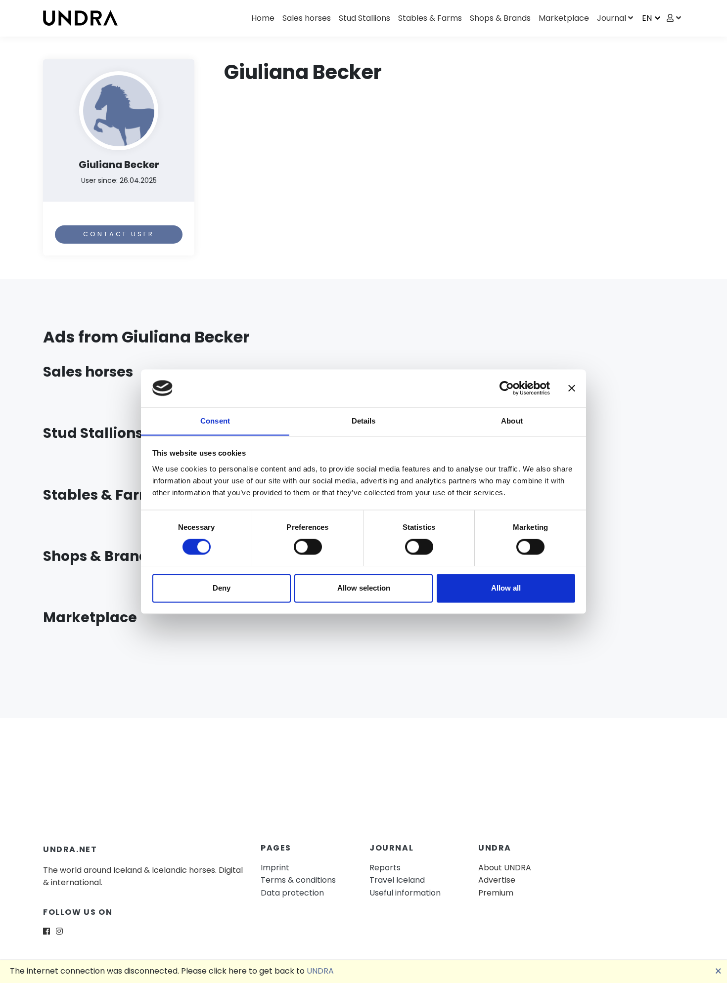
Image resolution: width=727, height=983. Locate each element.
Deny (221, 588)
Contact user (118, 234)
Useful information (405, 892)
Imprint (275, 867)
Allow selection (363, 588)
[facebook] (46, 931)
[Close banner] (571, 388)
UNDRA (320, 971)
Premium (495, 892)
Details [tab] (364, 421)
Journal (611, 18)
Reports (385, 867)
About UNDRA (504, 867)
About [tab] (512, 421)
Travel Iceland (397, 880)
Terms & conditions (298, 880)
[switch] (308, 547)
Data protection (292, 892)
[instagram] (59, 931)
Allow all (506, 588)
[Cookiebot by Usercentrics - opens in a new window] (506, 388)
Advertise (496, 880)
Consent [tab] (215, 421)
